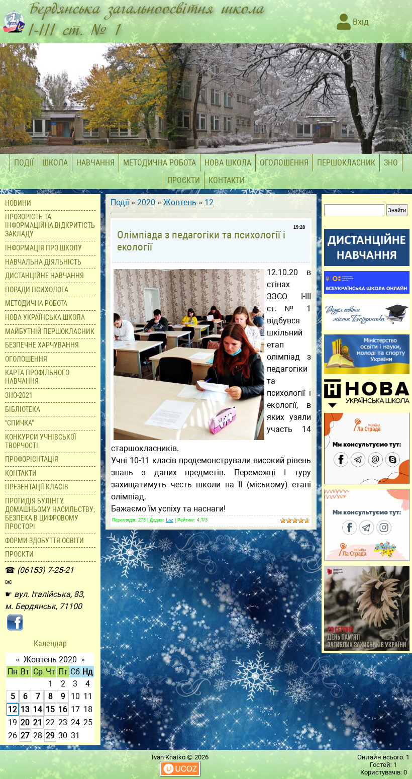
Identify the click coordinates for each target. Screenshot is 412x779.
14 (37, 709)
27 (25, 735)
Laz (169, 520)
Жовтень (179, 202)
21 (37, 722)
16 (62, 709)
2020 (146, 202)
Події (120, 202)
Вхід (360, 22)
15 (50, 709)
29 (50, 735)
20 (25, 722)
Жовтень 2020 (50, 659)
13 (25, 709)
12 (12, 709)
